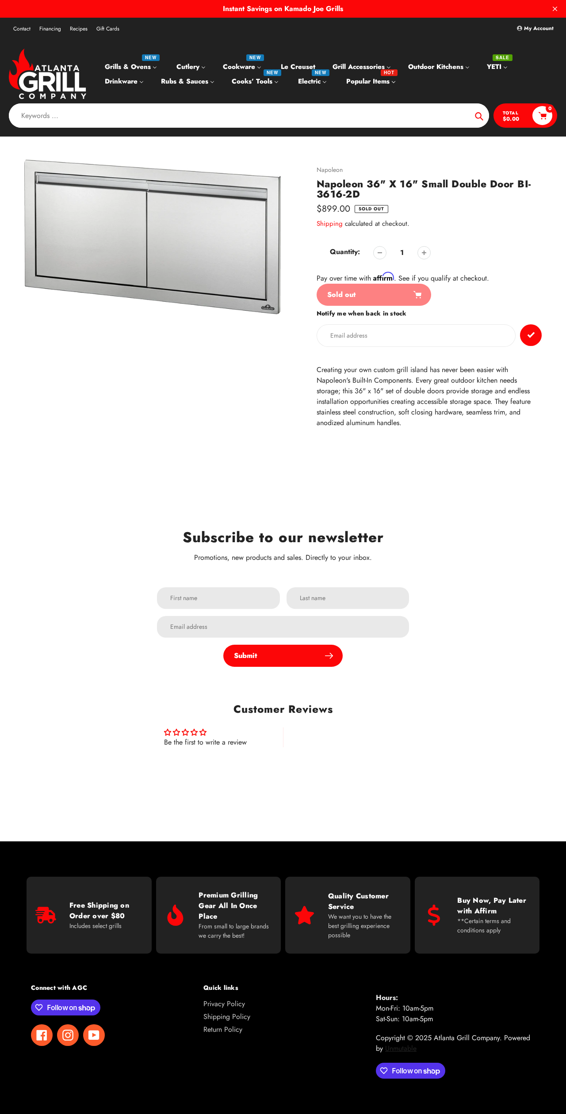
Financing (50, 29)
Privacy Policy (224, 1004)
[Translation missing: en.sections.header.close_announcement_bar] (555, 8)
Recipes (79, 29)
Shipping (330, 223)
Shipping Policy (226, 1016)
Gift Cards (107, 29)
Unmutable (401, 1048)
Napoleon (330, 169)
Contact (22, 29)
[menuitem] (132, 66)
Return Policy (222, 1029)
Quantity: (345, 252)
